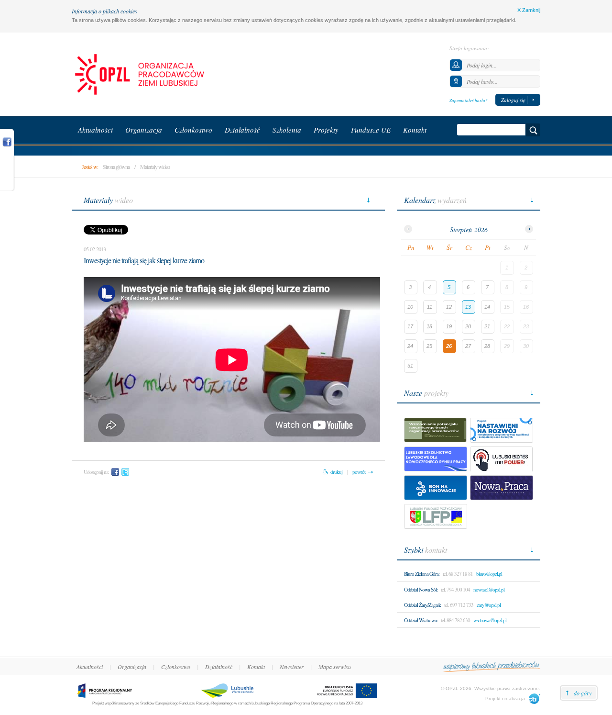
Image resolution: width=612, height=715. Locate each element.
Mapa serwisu (334, 666)
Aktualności (89, 666)
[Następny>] (529, 229)
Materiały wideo (155, 166)
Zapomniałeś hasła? (468, 100)
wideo (108, 200)
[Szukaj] (533, 129)
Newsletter (292, 666)
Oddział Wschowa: (420, 620)
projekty (426, 393)
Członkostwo (175, 666)
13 (468, 307)
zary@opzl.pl (489, 604)
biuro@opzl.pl (489, 573)
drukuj (336, 471)
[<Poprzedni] (408, 229)
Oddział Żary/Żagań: (422, 604)
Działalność (218, 666)
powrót (358, 471)
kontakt (425, 550)
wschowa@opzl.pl (489, 620)
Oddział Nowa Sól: (420, 589)
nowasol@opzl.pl (488, 589)
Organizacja (132, 666)
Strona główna (116, 166)
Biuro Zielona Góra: (421, 573)
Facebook (115, 472)
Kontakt (256, 666)
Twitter (125, 472)
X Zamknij (528, 10)
